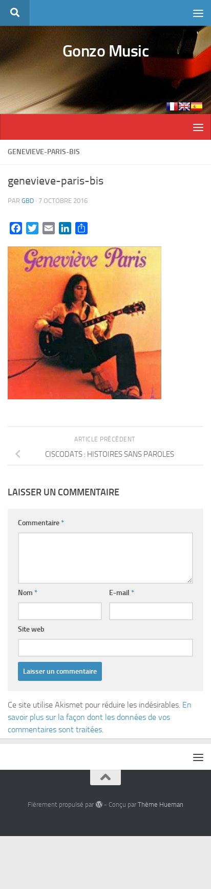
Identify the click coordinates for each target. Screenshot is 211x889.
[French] (172, 106)
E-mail (121, 592)
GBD (28, 201)
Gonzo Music (105, 51)
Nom (27, 592)
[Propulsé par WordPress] (98, 804)
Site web (31, 629)
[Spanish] (196, 106)
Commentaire (41, 522)
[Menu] (198, 13)
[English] (184, 106)
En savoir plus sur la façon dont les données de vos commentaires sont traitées (100, 717)
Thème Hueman (160, 804)
